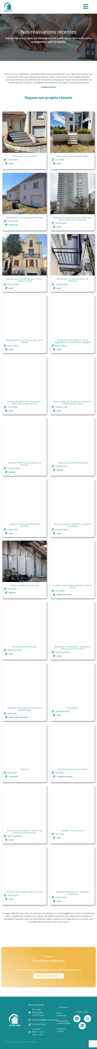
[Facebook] (76, 1018)
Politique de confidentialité (63, 1022)
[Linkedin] (82, 1025)
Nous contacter (61, 1014)
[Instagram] (87, 1018)
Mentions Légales (61, 1030)
